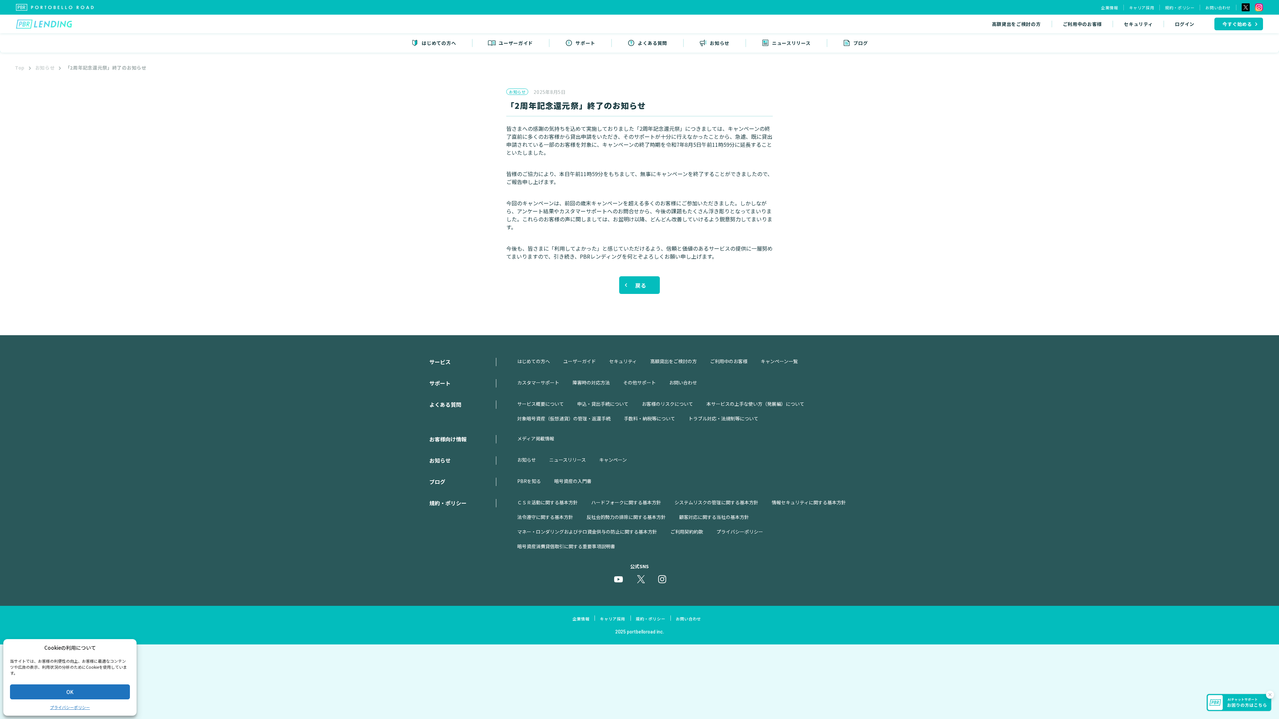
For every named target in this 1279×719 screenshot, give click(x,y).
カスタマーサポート (538, 382)
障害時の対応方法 (591, 382)
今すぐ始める (1237, 24)
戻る (640, 285)
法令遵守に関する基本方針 (545, 517)
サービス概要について (540, 403)
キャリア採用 (1141, 7)
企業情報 (1109, 7)
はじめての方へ (533, 361)
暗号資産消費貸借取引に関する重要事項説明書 (566, 546)
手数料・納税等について (649, 418)
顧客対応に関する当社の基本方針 (714, 517)
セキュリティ (1138, 24)
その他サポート (639, 382)
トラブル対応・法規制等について (723, 418)
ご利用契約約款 (686, 531)
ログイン (1184, 24)
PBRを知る (529, 481)
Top (20, 67)
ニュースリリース (567, 459)
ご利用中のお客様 (1082, 24)
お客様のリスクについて (667, 403)
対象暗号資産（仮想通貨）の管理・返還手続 (564, 418)
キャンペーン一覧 (779, 361)
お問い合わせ (1218, 7)
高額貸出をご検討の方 (1016, 24)
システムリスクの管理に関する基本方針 (716, 502)
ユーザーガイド (579, 361)
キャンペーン (613, 459)
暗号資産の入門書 (573, 481)
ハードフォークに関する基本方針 (626, 502)
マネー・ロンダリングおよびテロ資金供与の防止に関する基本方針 (587, 531)
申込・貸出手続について (603, 403)
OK (70, 691)
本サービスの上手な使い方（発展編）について (755, 403)
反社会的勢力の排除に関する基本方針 (626, 517)
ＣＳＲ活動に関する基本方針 (547, 502)
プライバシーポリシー (70, 707)
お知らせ (45, 67)
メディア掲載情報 (535, 438)
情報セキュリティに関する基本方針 (809, 502)
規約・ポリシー (1179, 7)
